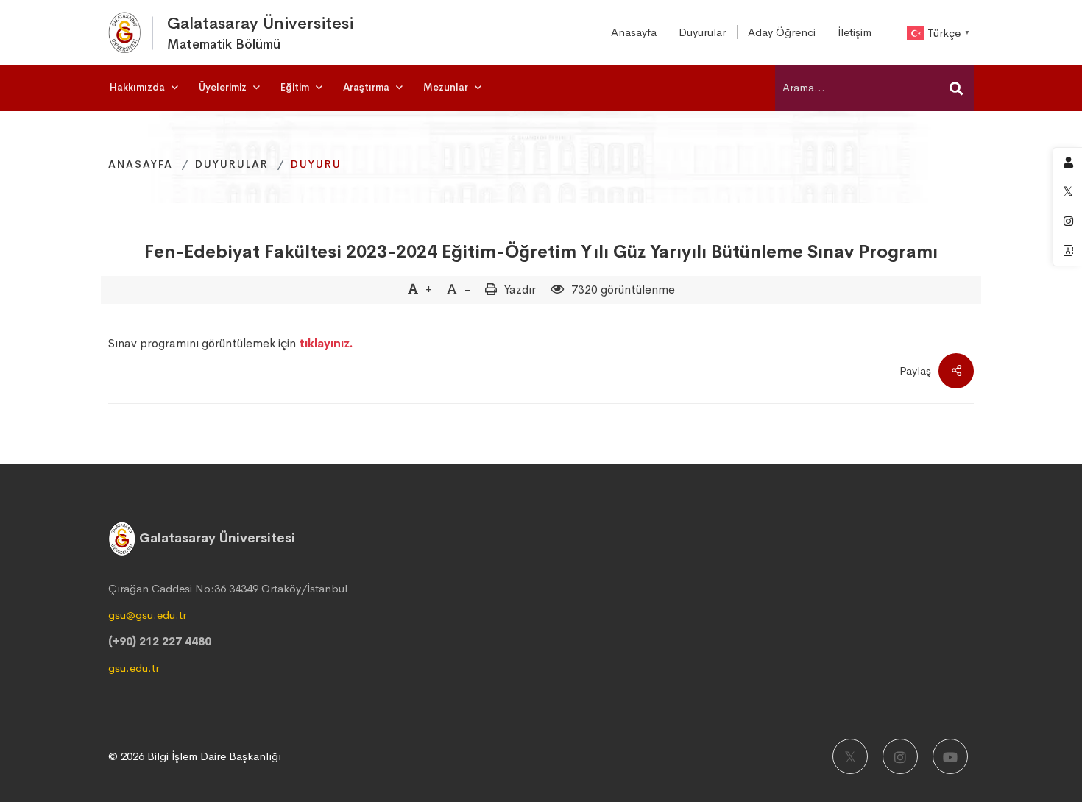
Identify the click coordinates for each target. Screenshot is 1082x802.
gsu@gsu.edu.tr (147, 615)
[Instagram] (900, 756)
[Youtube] (950, 756)
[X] (850, 756)
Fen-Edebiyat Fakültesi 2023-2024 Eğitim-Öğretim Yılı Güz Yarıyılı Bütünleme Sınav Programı (541, 252)
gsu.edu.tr (133, 668)
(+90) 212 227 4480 (159, 641)
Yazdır (520, 289)
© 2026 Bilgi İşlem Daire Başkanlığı (194, 756)
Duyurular (232, 164)
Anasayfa (140, 164)
